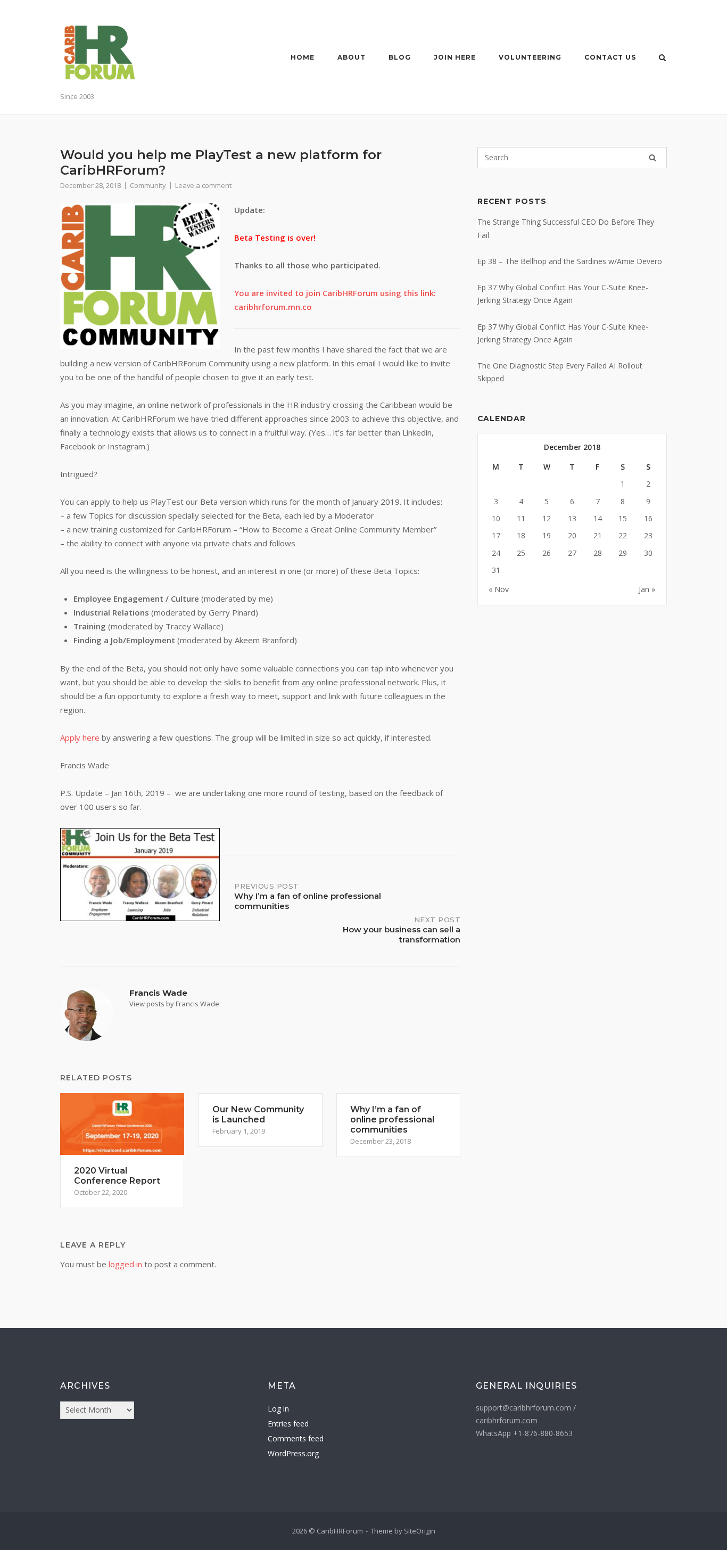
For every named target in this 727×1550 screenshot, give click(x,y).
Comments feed (296, 1438)
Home (303, 57)
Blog (400, 57)
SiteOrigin (419, 1531)
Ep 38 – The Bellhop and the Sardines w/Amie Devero (569, 261)
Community (148, 185)
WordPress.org (293, 1453)
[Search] (652, 157)
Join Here (455, 57)
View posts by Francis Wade (174, 1003)
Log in (278, 1409)
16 (648, 518)
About (351, 57)
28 (597, 553)
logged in (125, 1264)
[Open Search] (662, 58)
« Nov (499, 589)
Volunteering (530, 57)
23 (648, 535)
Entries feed (288, 1423)
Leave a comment (203, 185)
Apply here (80, 737)
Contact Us (610, 57)
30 (648, 553)
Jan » (647, 589)
